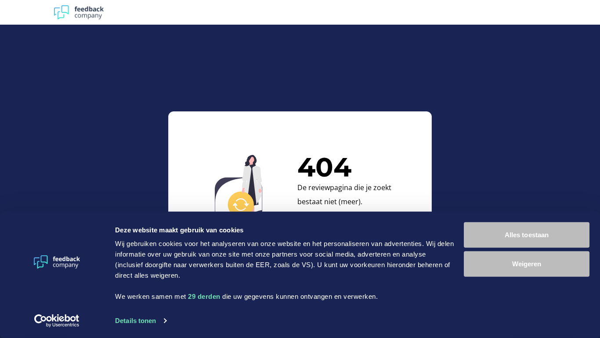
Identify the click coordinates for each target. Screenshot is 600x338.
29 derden (204, 296)
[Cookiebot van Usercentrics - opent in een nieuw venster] (56, 320)
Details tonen (135, 320)
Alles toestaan (527, 235)
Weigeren (527, 263)
